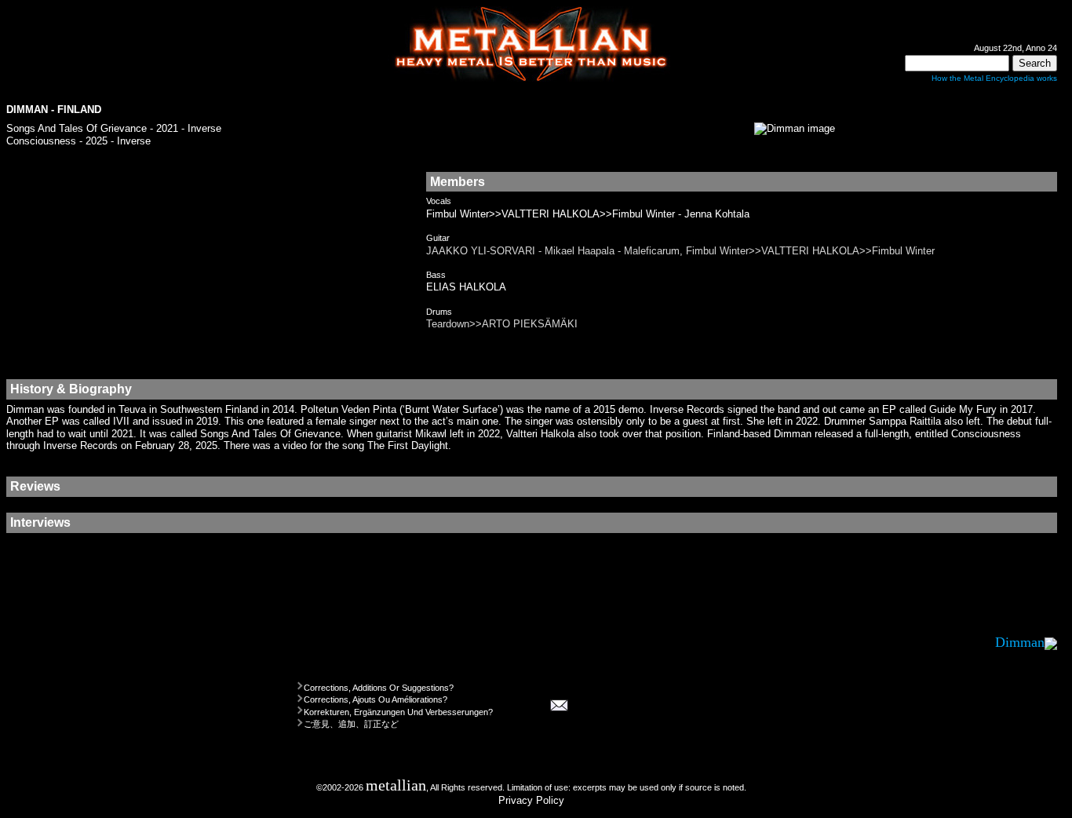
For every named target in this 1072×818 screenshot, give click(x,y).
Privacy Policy (531, 800)
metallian (396, 785)
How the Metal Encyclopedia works (994, 78)
